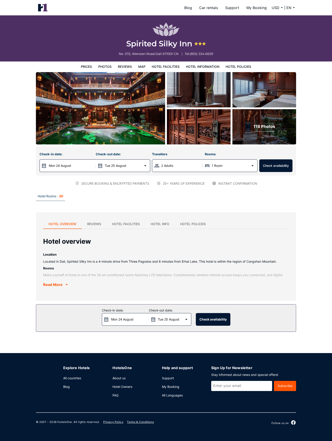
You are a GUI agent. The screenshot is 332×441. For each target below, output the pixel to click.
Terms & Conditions (140, 422)
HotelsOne (64, 422)
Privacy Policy (113, 422)
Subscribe (285, 386)
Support (232, 7)
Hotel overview (62, 224)
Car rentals (208, 7)
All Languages (172, 395)
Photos (105, 66)
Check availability (276, 165)
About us (119, 378)
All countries (72, 378)
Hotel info (160, 224)
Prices (86, 66)
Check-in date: (51, 154)
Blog (188, 7)
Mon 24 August (60, 165)
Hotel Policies (238, 66)
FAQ (115, 395)
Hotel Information (202, 66)
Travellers (159, 154)
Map (141, 66)
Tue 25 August (115, 165)
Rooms (210, 154)
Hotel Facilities (166, 66)
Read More (53, 284)
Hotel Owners (122, 387)
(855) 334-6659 (201, 54)
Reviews (125, 66)
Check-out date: (108, 154)
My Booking (256, 7)
